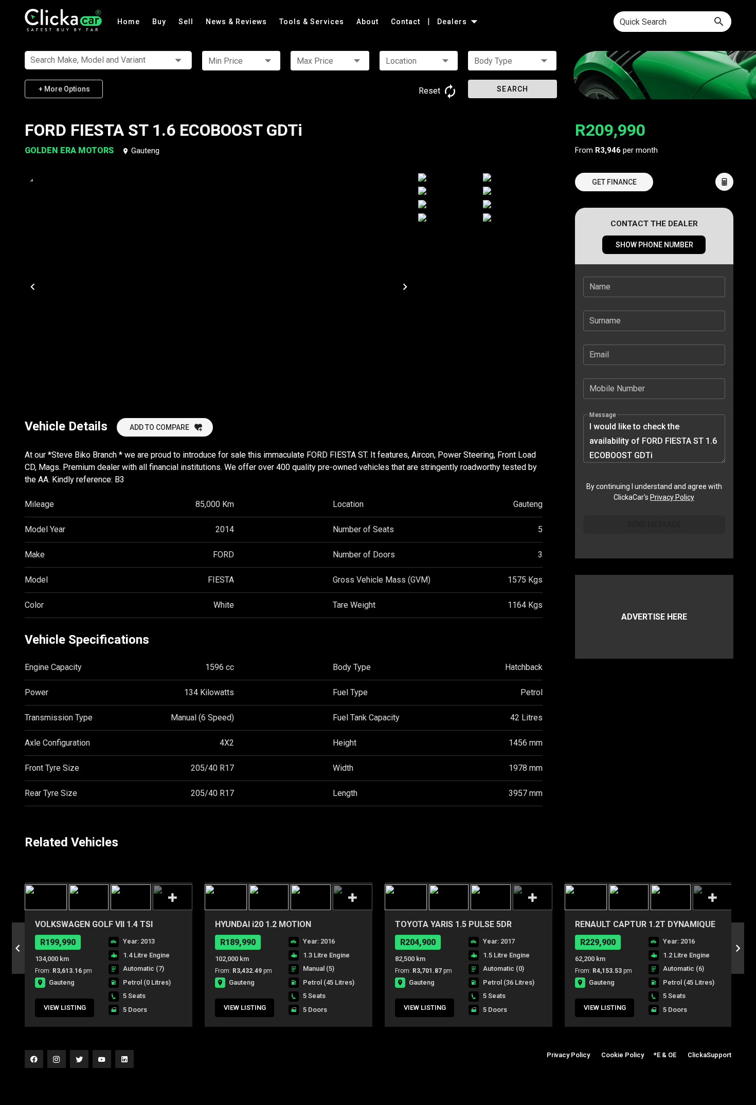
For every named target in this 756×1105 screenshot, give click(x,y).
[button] (241, 60)
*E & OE (665, 1055)
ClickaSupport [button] (709, 1055)
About (368, 21)
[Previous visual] (32, 286)
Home (129, 21)
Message (602, 415)
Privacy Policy (672, 497)
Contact (406, 21)
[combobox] (672, 21)
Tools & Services (312, 21)
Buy (160, 21)
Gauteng (145, 150)
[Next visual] (405, 286)
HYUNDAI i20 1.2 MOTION (263, 924)
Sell (186, 21)
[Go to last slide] (18, 948)
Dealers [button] (453, 21)
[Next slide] (737, 948)
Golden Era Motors (70, 150)
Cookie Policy (622, 1055)
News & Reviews (237, 21)
